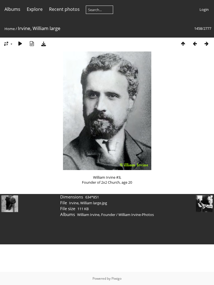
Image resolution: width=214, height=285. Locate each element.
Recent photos (64, 9)
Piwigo (116, 278)
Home (9, 28)
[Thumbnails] (183, 43)
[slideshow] (20, 43)
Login (204, 9)
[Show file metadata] (32, 43)
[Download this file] (43, 43)
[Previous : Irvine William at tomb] (195, 43)
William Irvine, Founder (96, 214)
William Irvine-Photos (136, 214)
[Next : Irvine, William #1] (206, 43)
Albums (12, 9)
